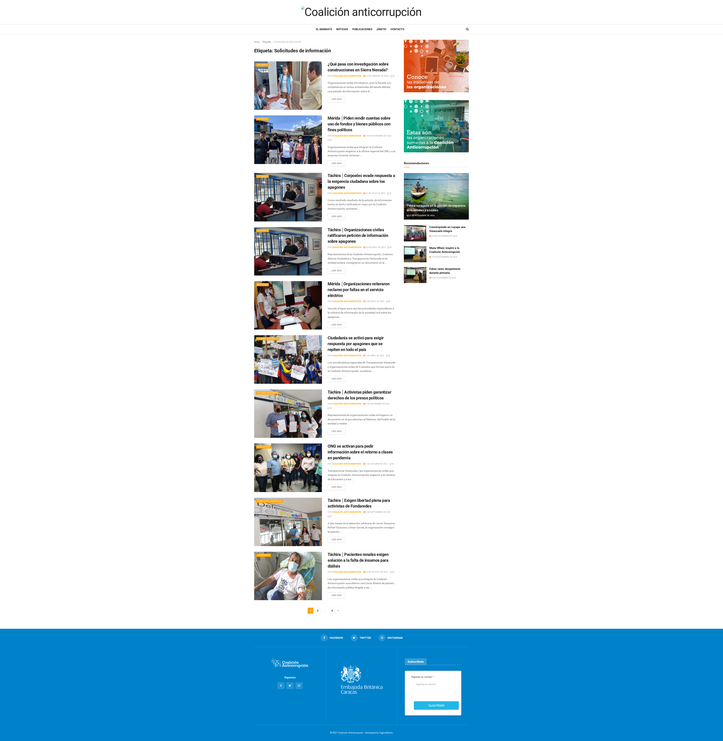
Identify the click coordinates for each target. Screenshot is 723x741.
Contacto (397, 29)
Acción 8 (262, 230)
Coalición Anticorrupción (346, 76)
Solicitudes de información (287, 41)
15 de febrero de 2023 (376, 76)
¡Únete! (381, 29)
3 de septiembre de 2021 (378, 512)
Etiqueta (267, 41)
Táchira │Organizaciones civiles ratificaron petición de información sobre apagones (358, 235)
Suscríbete (436, 705)
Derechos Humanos (269, 501)
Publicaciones (362, 29)
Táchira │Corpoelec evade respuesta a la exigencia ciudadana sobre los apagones (361, 181)
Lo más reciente (267, 338)
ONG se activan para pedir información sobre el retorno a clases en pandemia (360, 452)
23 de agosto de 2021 (376, 572)
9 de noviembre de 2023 (443, 278)
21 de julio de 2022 (375, 193)
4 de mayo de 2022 (374, 301)
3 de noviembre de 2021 (377, 404)
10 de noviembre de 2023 (444, 236)
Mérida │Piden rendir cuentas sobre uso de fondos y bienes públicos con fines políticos (359, 124)
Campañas (263, 555)
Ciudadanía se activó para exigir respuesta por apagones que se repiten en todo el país (356, 344)
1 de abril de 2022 (374, 355)
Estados (262, 65)
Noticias (342, 29)
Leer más (336, 99)
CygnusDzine (386, 732)
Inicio (257, 41)
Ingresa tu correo (422, 676)
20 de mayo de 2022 (375, 247)
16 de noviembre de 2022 (378, 136)
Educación (263, 447)
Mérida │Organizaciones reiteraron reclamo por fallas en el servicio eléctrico (358, 290)
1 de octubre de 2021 (376, 464)
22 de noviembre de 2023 (421, 215)
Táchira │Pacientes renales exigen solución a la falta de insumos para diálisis (358, 560)
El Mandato (324, 29)
